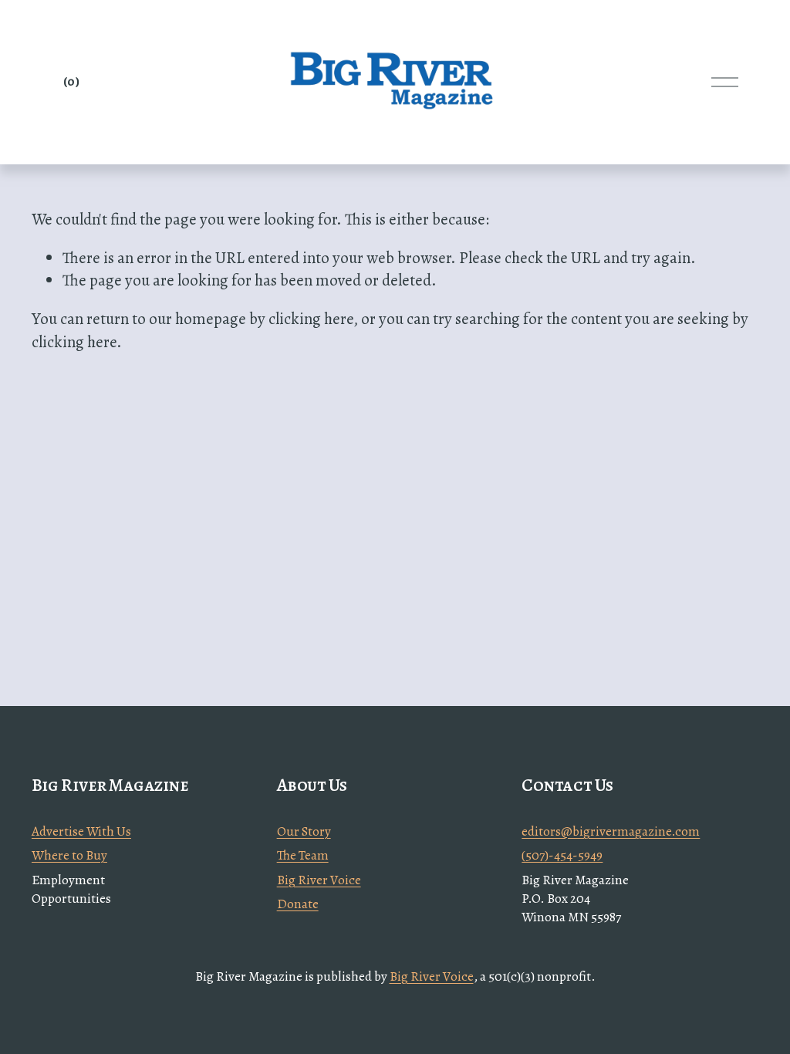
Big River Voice (319, 880)
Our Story (304, 831)
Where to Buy (69, 855)
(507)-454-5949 (562, 855)
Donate (298, 904)
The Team (303, 855)
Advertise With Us (81, 831)
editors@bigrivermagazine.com (611, 831)
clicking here (310, 318)
